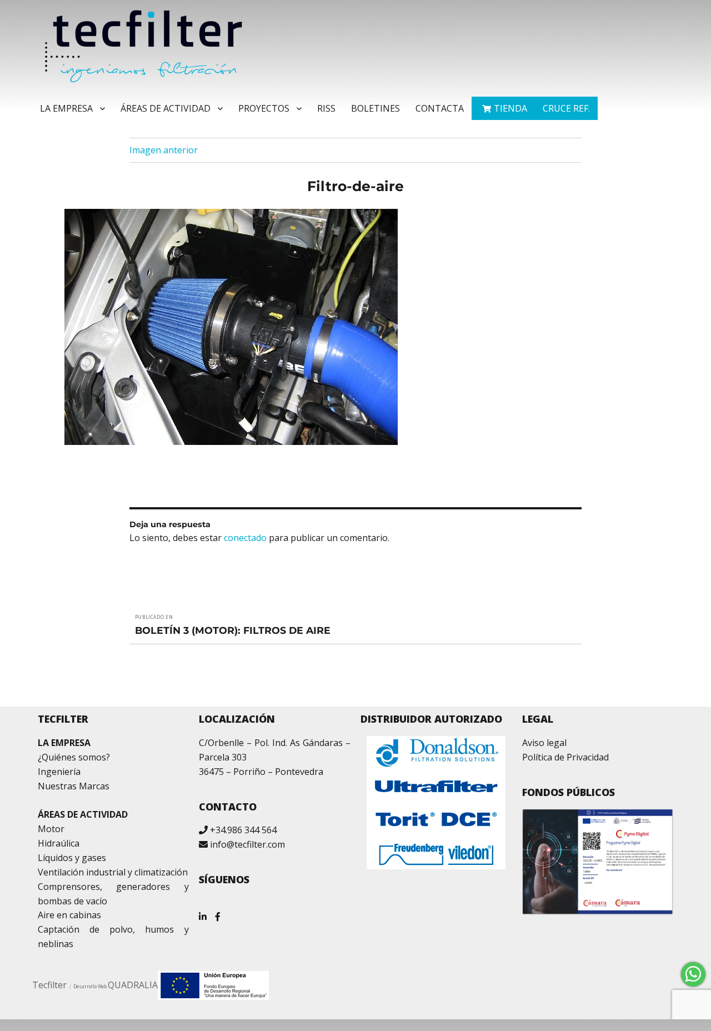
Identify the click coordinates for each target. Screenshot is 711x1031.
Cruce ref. (566, 108)
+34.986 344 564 (243, 830)
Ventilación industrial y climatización (113, 872)
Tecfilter (49, 985)
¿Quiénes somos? (74, 757)
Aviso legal (544, 743)
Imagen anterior (163, 150)
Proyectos (263, 108)
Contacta (439, 108)
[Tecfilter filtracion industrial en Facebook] (218, 912)
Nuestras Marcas (73, 786)
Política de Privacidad (565, 757)
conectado (245, 538)
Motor (51, 829)
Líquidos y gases (72, 858)
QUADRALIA (133, 985)
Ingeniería (59, 771)
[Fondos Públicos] (597, 862)
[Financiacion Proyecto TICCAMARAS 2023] (213, 984)
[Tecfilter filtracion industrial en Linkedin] (203, 912)
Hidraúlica (58, 843)
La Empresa (66, 108)
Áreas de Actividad (166, 108)
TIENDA (510, 108)
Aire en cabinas (69, 915)
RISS (326, 108)
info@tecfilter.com (247, 844)
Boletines (375, 108)
